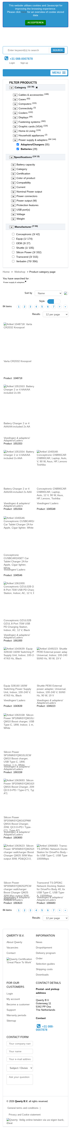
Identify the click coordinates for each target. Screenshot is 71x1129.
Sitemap (11, 1020)
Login (12, 63)
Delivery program (46, 952)
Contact (11, 952)
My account (13, 999)
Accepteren (35, 22)
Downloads (42, 974)
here (24, 11)
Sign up (24, 63)
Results (36, 314)
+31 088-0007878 (20, 58)
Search (58, 50)
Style (42, 301)
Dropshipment (44, 947)
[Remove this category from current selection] (25, 282)
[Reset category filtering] (37, 87)
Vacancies (12, 947)
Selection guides (45, 963)
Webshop (19, 271)
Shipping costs (44, 969)
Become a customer (18, 1004)
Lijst (57, 301)
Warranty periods (16, 1015)
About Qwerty (14, 942)
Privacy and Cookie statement (25, 1114)
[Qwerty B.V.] (35, 37)
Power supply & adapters (13, 282)
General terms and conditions (22, 1108)
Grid (50, 301)
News (39, 942)
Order (39, 958)
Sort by (28, 293)
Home (6, 271)
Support (11, 1009)
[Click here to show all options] (11, 87)
